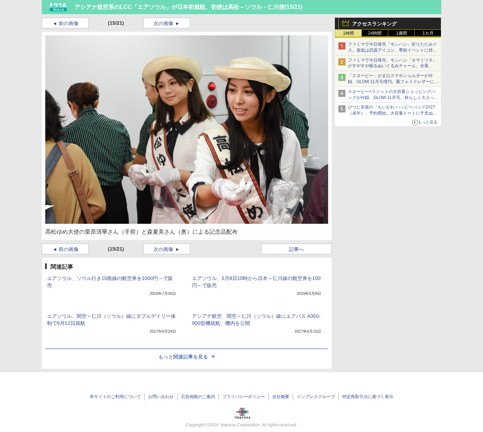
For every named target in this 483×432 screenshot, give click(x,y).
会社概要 (280, 396)
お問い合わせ (161, 396)
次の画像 (163, 23)
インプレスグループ (316, 396)
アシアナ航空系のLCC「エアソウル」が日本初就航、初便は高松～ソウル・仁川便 (180, 7)
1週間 (401, 33)
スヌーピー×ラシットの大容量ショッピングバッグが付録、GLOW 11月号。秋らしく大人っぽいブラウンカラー (393, 97)
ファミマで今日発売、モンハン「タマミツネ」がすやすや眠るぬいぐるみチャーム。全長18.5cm (392, 66)
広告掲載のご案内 (198, 396)
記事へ (296, 249)
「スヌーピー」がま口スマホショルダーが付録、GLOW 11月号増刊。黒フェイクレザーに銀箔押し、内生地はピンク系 (393, 81)
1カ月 (428, 33)
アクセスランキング (374, 24)
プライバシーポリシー (243, 396)
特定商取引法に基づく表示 (367, 396)
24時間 (375, 33)
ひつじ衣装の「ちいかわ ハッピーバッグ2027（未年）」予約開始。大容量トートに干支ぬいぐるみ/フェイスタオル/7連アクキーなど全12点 (393, 113)
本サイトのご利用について (115, 396)
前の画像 (68, 23)
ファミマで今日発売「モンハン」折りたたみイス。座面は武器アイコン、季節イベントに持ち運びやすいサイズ (392, 50)
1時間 (348, 33)
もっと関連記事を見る (183, 357)
